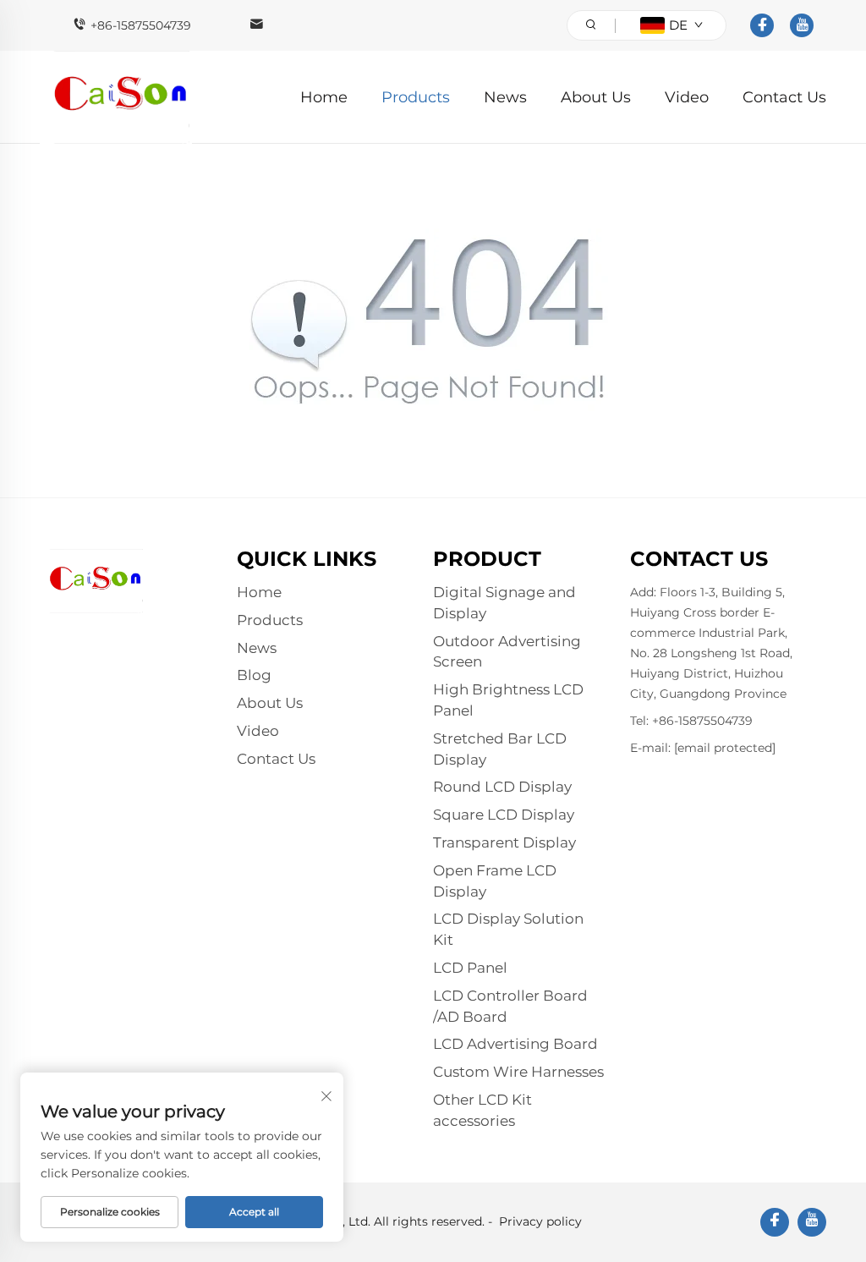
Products (415, 97)
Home (324, 97)
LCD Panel (470, 967)
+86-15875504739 (140, 25)
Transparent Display (504, 842)
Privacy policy (540, 1221)
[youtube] (802, 25)
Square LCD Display (503, 814)
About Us (596, 97)
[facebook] (762, 25)
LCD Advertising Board (515, 1043)
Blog (254, 675)
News (505, 97)
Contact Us (784, 97)
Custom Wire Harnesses (518, 1071)
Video (687, 97)
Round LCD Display (502, 786)
